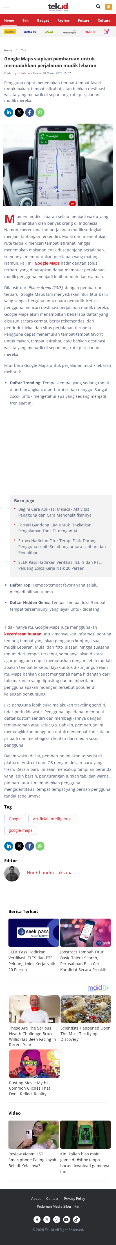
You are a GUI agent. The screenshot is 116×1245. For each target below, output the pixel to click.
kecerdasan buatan (22, 634)
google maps (21, 830)
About (36, 1198)
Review (63, 20)
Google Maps (47, 263)
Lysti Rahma (22, 73)
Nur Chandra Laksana (50, 872)
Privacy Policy (74, 1198)
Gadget (43, 20)
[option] (34, 946)
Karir (78, 1206)
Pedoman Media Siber (54, 1206)
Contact (52, 1198)
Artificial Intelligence (52, 818)
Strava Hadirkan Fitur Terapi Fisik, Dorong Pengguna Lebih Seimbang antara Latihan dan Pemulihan (62, 546)
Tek (25, 20)
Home (9, 20)
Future (83, 20)
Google (15, 818)
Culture (104, 20)
